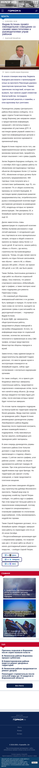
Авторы (19, 734)
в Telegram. (14, 559)
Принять (34, 762)
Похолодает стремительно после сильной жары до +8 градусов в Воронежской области (18, 676)
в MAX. (12, 564)
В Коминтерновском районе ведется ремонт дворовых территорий (15, 663)
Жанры (19, 730)
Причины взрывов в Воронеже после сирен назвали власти (17, 651)
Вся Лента (19, 686)
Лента (20, 727)
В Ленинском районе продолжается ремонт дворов (19, 670)
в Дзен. (12, 555)
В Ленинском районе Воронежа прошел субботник (17, 657)
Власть (5, 16)
